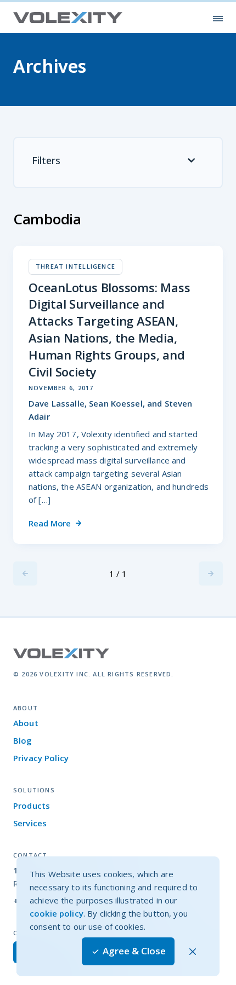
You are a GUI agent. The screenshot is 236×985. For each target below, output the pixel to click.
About (25, 722)
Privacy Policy (41, 757)
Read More (50, 523)
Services (30, 823)
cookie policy (56, 913)
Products (31, 805)
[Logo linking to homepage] (68, 18)
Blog (22, 740)
